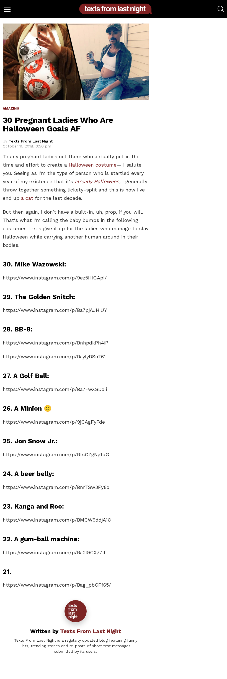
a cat (27, 198)
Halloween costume (93, 165)
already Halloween (97, 181)
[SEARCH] (221, 9)
